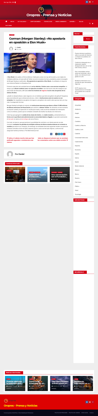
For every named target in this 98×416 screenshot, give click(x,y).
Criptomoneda (35, 21)
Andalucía (78, 109)
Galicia (77, 158)
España (72, 21)
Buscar (77, 34)
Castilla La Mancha (80, 125)
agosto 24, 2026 (12, 386)
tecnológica (25, 119)
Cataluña (77, 133)
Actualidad (22, 21)
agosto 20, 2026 (57, 386)
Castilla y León (79, 129)
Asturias (77, 117)
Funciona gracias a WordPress (11, 412)
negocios (44, 90)
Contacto (92, 412)
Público (77, 186)
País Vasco (78, 182)
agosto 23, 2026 (35, 386)
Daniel (19, 47)
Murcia (77, 174)
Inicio (12, 21)
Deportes (77, 145)
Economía (12, 34)
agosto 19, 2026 (80, 386)
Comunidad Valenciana (81, 137)
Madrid (77, 162)
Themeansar (30, 412)
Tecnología (48, 21)
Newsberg (23, 412)
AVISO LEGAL (84, 412)
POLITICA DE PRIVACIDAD (61, 412)
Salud (81, 21)
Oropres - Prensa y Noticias (48, 15)
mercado (10, 119)
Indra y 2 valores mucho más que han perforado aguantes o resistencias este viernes (20, 140)
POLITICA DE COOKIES (74, 412)
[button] (89, 23)
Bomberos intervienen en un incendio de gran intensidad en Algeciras (83, 82)
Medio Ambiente (61, 21)
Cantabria (77, 121)
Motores (9, 25)
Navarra (77, 178)
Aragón (77, 113)
